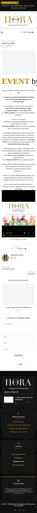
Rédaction (18, 458)
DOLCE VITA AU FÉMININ (16, 5)
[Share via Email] (25, 248)
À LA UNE (4, 40)
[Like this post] (14, 248)
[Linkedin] (28, 32)
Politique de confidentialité (18, 428)
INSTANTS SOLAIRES (29, 5)
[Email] (32, 32)
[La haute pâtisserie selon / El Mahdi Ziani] (18, 294)
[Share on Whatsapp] (23, 248)
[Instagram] (26, 32)
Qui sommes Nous (19, 454)
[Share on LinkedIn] (21, 248)
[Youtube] (30, 32)
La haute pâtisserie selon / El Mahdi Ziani (18, 307)
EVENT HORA (22, 8)
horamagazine (9, 45)
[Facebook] (22, 32)
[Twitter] (24, 32)
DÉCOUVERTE (14, 8)
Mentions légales (18, 422)
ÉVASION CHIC (5, 5)
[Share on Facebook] (17, 248)
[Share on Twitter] (19, 248)
